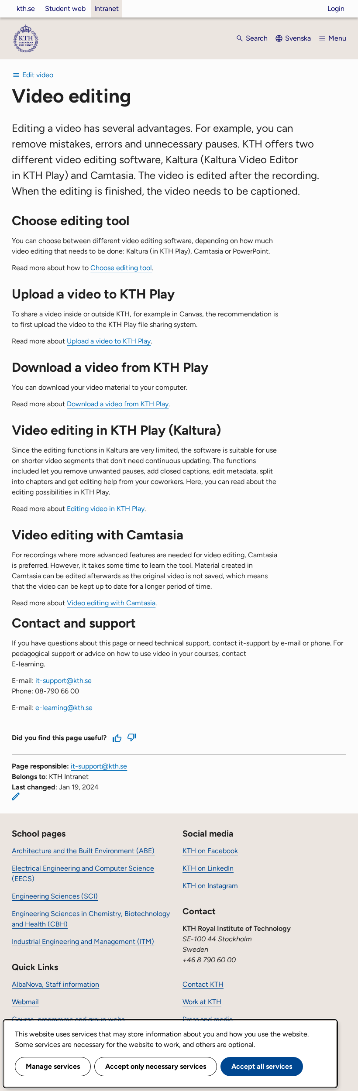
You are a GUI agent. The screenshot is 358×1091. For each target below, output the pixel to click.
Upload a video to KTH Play (109, 341)
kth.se (26, 8)
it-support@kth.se (99, 766)
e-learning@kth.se (64, 707)
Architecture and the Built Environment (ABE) (83, 851)
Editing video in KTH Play (106, 508)
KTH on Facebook (210, 851)
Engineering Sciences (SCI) (55, 896)
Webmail (25, 1002)
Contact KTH (203, 984)
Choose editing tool (121, 268)
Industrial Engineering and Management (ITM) (83, 941)
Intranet (106, 8)
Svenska (298, 38)
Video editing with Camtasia (111, 603)
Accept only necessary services (155, 1066)
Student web (65, 8)
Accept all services (261, 1066)
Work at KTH (201, 1002)
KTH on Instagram (210, 886)
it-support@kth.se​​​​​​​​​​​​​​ (63, 680)
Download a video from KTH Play (118, 404)
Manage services (53, 1066)
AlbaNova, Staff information (55, 984)
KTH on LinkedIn (208, 868)
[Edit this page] (16, 796)
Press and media (207, 1019)
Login (335, 8)
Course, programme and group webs (68, 1019)
